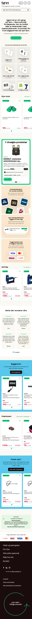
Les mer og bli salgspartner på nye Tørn (16, 45)
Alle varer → (27, 96)
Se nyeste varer (16, 38)
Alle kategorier (29, 3)
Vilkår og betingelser (11, 545)
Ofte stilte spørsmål (11, 553)
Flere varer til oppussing (16, 469)
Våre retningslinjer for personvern (12, 585)
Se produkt (8, 179)
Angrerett (5, 579)
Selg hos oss (8, 557)
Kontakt (6, 561)
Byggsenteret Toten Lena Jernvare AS (14, 172)
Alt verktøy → (27, 267)
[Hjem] (5, 2)
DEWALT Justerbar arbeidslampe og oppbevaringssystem (13, 160)
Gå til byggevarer (16, 372)
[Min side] (25, 2)
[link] (16, 162)
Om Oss (6, 549)
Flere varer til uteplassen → (24, 416)
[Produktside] (11, 109)
